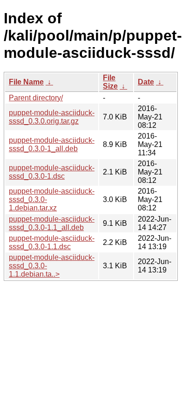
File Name (26, 82)
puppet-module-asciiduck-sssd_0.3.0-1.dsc (51, 172)
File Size (110, 82)
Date (146, 82)
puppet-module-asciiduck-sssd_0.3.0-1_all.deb (51, 144)
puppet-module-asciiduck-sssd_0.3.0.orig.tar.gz (51, 117)
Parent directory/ (36, 98)
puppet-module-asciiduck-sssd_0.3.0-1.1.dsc (51, 242)
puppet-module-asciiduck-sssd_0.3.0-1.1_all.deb (51, 223)
